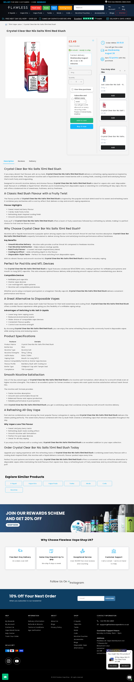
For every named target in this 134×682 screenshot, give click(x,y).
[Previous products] (120, 70)
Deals (46, 8)
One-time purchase (82, 89)
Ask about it (125, 665)
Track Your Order (12, 636)
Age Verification (34, 630)
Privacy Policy (56, 627)
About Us (54, 621)
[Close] (131, 3)
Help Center (10, 633)
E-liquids (12, 13)
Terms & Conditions (36, 627)
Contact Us (9, 627)
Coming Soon (65, 8)
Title (70, 68)
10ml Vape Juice (15, 24)
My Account (10, 624)
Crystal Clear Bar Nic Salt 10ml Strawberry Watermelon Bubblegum (113, 111)
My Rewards (9, 621)
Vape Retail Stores (12, 630)
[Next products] (124, 70)
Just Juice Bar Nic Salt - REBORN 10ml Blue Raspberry (113, 85)
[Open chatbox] (129, 678)
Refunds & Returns (35, 624)
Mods (60, 13)
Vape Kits (25, 13)
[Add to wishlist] (93, 40)
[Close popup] (130, 652)
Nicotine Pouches (83, 13)
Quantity (72, 78)
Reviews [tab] (21, 161)
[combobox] (89, 7)
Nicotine (14, 490)
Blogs (112, 13)
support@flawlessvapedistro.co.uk (114, 624)
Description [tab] (9, 161)
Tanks (50, 13)
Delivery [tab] (32, 161)
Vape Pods (38, 13)
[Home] (6, 24)
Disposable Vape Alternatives (80, 646)
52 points (113, 57)
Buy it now (81, 126)
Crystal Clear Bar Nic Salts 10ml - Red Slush (113, 136)
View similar (113, 665)
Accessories (101, 13)
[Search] (101, 7)
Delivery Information (36, 621)
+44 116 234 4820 (107, 621)
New (54, 8)
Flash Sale (36, 8)
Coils (69, 13)
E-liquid (14, 483)
